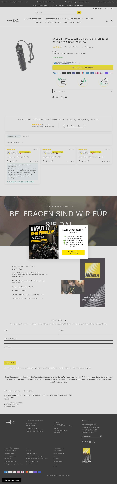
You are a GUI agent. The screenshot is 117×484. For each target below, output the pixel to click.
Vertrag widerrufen (11, 480)
